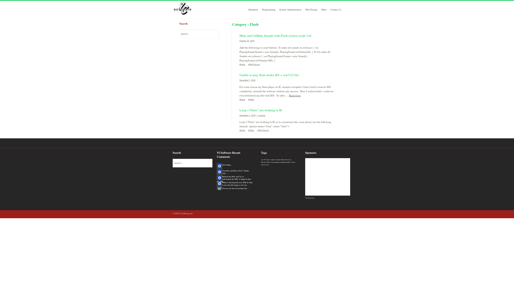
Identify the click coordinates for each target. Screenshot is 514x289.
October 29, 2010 (246, 40)
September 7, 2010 (247, 80)
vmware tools (265, 165)
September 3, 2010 (247, 115)
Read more (295, 95)
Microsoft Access (286, 160)
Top (338, 213)
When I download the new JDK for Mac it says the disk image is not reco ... (237, 182)
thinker (288, 162)
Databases (253, 9)
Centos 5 (268, 160)
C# (264, 160)
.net (262, 160)
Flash (243, 64)
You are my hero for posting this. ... (236, 187)
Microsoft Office (266, 162)
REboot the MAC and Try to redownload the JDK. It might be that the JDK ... (234, 177)
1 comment (261, 115)
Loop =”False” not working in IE (260, 110)
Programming (268, 9)
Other (324, 9)
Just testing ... (227, 163)
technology (282, 162)
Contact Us (335, 9)
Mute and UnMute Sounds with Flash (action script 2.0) (275, 35)
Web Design (311, 9)
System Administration (290, 9)
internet (278, 160)
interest (273, 160)
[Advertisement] (199, 82)
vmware (293, 162)
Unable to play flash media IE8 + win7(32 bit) (269, 75)
